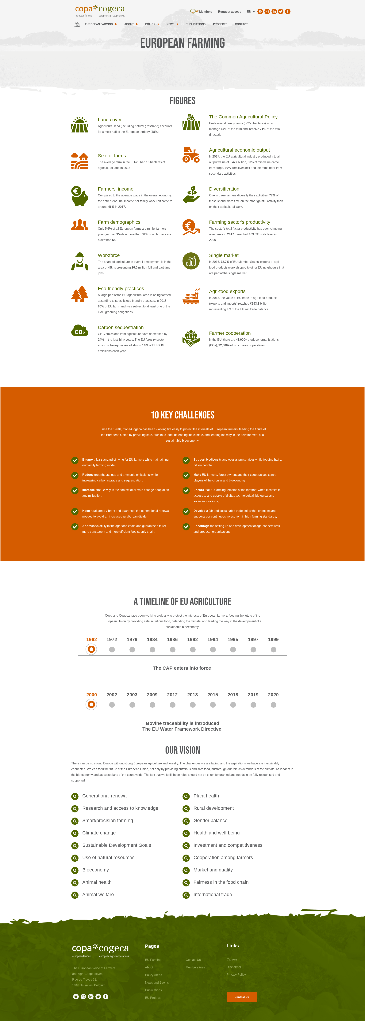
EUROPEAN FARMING (99, 24)
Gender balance (211, 820)
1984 (152, 639)
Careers (232, 959)
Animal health (97, 882)
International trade (213, 894)
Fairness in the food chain (221, 882)
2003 (132, 694)
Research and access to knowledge (120, 808)
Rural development (214, 808)
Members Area (195, 967)
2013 (192, 694)
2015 (212, 694)
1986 (172, 639)
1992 (192, 639)
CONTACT (241, 24)
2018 (233, 694)
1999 (273, 639)
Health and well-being (217, 832)
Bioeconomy (95, 869)
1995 (233, 639)
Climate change (99, 832)
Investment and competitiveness (228, 845)
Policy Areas (153, 975)
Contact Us (193, 959)
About (149, 967)
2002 (111, 694)
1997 (253, 639)
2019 (253, 694)
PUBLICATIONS (196, 24)
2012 (172, 694)
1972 (111, 639)
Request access (229, 11)
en (249, 11)
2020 (273, 694)
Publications (153, 990)
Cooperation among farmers (223, 857)
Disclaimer (234, 967)
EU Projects (153, 997)
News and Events (157, 982)
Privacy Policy (236, 974)
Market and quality (213, 869)
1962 (91, 639)
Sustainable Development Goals (116, 845)
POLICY (150, 24)
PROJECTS (220, 24)
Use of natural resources (108, 857)
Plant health (206, 795)
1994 (212, 639)
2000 (91, 694)
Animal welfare (98, 894)
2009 (152, 694)
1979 (132, 639)
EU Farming (153, 959)
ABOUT (129, 24)
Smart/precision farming (107, 820)
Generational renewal (105, 795)
